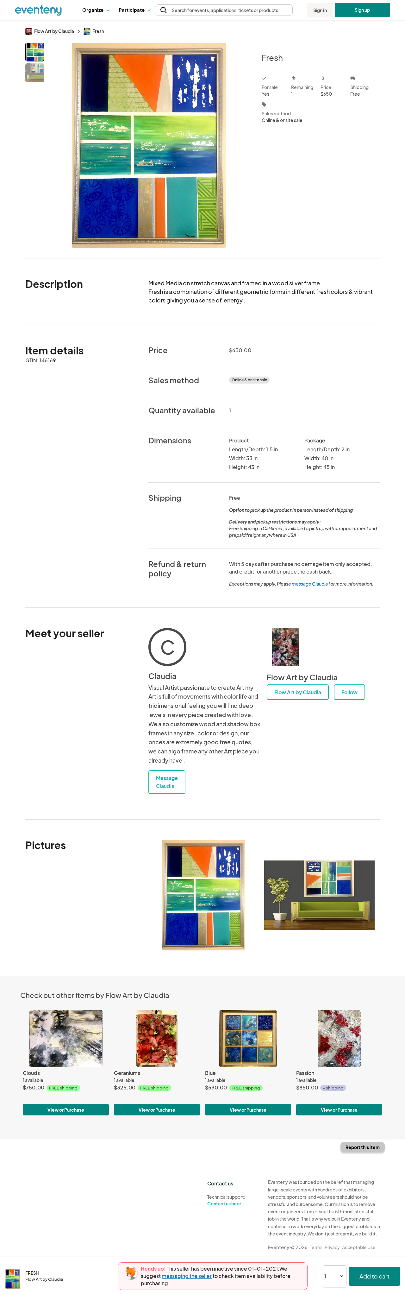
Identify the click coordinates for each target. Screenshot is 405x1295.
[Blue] (248, 1038)
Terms (316, 1247)
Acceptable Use (359, 1247)
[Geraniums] (157, 1038)
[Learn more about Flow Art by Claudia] (286, 647)
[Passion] (339, 1038)
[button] (96, 10)
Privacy (332, 1247)
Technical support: (226, 1200)
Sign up (362, 10)
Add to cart (374, 1276)
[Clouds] (66, 1038)
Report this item (363, 1147)
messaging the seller (187, 1276)
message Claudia (310, 584)
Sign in (320, 10)
